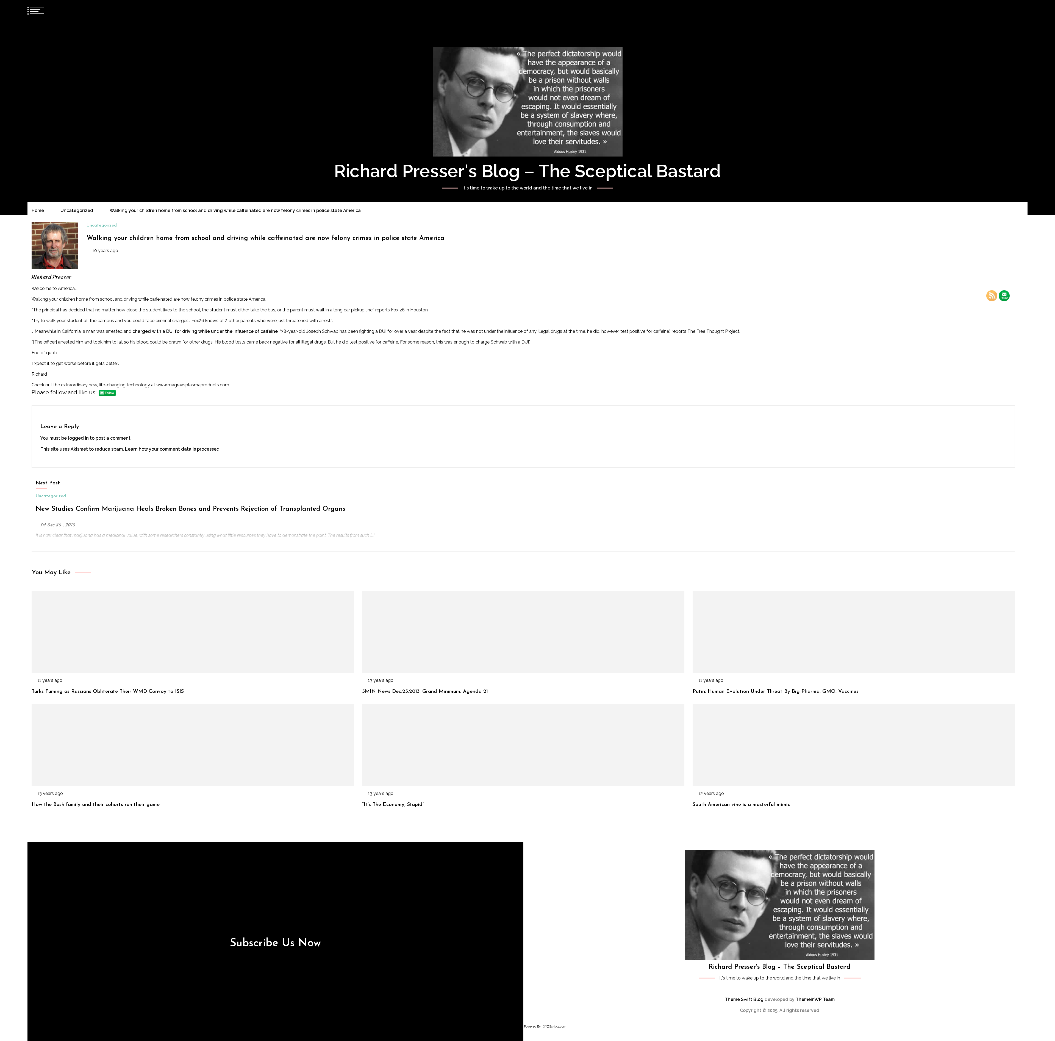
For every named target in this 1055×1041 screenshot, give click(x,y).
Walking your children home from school (73, 299)
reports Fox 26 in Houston (401, 309)
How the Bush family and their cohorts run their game (96, 804)
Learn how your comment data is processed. (173, 449)
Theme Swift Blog (744, 999)
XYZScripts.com (554, 1026)
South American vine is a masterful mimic (741, 804)
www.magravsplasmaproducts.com (192, 384)
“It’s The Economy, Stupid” (393, 804)
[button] (1014, 10)
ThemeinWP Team (815, 999)
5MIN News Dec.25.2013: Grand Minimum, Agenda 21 (425, 691)
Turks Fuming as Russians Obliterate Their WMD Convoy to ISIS (108, 691)
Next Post (48, 483)
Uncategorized (102, 225)
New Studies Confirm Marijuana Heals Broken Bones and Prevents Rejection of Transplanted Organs (190, 509)
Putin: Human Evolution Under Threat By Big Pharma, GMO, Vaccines (776, 691)
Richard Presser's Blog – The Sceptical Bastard (527, 171)
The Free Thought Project (713, 331)
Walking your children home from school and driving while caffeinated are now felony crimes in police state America (266, 238)
